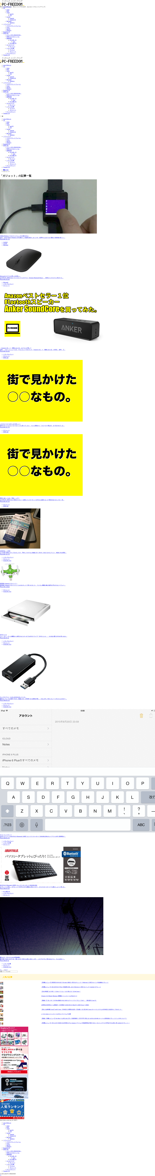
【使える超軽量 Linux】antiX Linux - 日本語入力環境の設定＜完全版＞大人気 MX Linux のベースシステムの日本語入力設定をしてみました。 (82, 1009)
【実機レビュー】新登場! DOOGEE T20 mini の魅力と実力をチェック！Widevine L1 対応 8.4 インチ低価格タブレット (74, 982)
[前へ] (0, 970)
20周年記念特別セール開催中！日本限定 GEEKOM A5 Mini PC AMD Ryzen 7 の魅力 (65, 1005)
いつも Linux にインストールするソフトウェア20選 (56, 1014)
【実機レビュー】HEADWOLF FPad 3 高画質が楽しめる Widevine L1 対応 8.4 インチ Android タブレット (71, 987)
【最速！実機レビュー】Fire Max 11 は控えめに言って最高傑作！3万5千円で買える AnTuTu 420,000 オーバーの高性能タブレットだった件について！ (84, 1018)
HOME (7, 170)
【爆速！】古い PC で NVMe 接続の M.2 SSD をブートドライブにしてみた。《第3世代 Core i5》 (69, 1000)
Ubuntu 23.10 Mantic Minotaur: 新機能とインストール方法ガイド (59, 996)
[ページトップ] (0, 1175)
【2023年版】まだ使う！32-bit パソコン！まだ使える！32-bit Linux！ (61, 991)
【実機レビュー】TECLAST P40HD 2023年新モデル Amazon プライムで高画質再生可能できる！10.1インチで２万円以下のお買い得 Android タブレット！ (85, 1023)
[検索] (1, 971)
